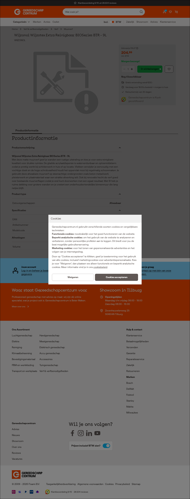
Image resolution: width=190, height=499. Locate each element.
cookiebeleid (100, 267)
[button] (116, 277)
